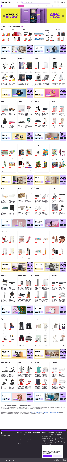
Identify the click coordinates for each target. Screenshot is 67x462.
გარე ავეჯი (44, 434)
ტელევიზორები (50, 412)
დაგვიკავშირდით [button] (58, 432)
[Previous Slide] (4, 16)
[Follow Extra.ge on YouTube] (61, 442)
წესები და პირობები (27, 439)
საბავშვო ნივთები (56, 412)
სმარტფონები (39, 412)
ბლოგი (18, 441)
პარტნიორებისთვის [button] (36, 432)
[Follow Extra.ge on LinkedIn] (64, 442)
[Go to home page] (4, 433)
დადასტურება (47, 455)
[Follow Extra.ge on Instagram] (59, 442)
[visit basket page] (58, 2)
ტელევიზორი (51, 434)
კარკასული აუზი (45, 438)
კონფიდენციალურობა (28, 441)
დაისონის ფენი (45, 443)
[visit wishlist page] (55, 2)
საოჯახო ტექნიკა (34, 412)
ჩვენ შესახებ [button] (19, 432)
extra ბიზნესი (19, 439)
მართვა (57, 455)
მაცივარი (50, 442)
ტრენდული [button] (44, 432)
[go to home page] (4, 2)
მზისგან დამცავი (45, 436)
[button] (13, 6)
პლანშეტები (51, 440)
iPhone (50, 436)
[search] (22, 2)
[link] (33, 15)
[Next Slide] (63, 16)
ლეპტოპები (45, 412)
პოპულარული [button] (51, 432)
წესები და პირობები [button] (27, 432)
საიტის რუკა (19, 443)
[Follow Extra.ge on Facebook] (56, 442)
